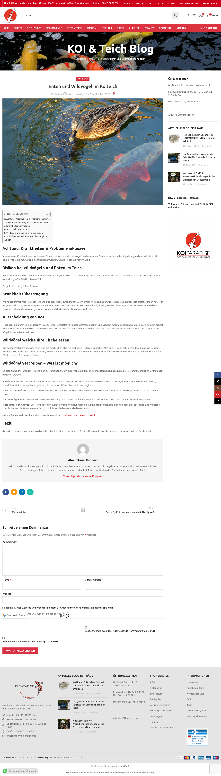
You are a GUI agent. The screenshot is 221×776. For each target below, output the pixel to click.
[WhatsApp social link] (30, 492)
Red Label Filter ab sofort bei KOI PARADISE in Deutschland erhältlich (199, 138)
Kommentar (9, 541)
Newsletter (192, 682)
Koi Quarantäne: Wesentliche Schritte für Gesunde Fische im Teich (199, 157)
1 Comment (206, 146)
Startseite (81, 58)
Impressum (156, 693)
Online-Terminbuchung (162, 727)
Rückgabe (155, 699)
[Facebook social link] (5, 492)
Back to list (83, 510)
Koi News (83, 79)
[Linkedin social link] (22, 492)
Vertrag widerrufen (160, 705)
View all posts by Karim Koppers (82, 476)
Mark (174, 204)
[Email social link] (14, 492)
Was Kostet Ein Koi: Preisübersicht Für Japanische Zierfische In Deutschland (199, 176)
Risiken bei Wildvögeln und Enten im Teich (27, 222)
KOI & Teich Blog (98, 58)
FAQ (189, 699)
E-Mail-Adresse (94, 579)
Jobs (189, 705)
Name (6, 579)
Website (6, 593)
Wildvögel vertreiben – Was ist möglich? (27, 236)
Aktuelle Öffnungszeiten (181, 114)
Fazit (8, 239)
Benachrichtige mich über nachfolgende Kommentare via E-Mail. (120, 630)
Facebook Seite (195, 688)
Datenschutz (157, 688)
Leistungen (156, 716)
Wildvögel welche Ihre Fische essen (24, 233)
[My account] (188, 15)
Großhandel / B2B (197, 710)
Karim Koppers (76, 94)
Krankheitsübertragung (18, 226)
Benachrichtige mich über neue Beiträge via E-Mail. (30, 641)
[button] (14, 615)
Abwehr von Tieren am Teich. (80, 415)
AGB (152, 682)
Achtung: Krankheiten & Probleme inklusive (28, 219)
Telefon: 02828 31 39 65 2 (20, 731)
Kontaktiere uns (195, 693)
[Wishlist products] (194, 15)
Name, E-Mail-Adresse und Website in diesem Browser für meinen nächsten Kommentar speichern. (60, 607)
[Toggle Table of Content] (46, 214)
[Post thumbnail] (174, 140)
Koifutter (154, 722)
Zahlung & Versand (160, 710)
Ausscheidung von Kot (18, 229)
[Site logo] (10, 15)
